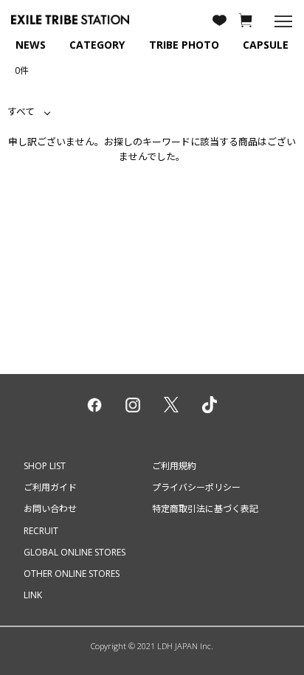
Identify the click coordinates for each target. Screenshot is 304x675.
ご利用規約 (174, 466)
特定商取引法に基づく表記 (205, 508)
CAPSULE (266, 45)
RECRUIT (41, 531)
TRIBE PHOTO (184, 45)
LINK (33, 595)
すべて (21, 111)
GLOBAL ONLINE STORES (74, 552)
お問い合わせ (50, 508)
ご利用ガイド (50, 487)
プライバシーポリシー (196, 487)
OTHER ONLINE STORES (72, 573)
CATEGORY (97, 45)
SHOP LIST (45, 466)
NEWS (30, 45)
